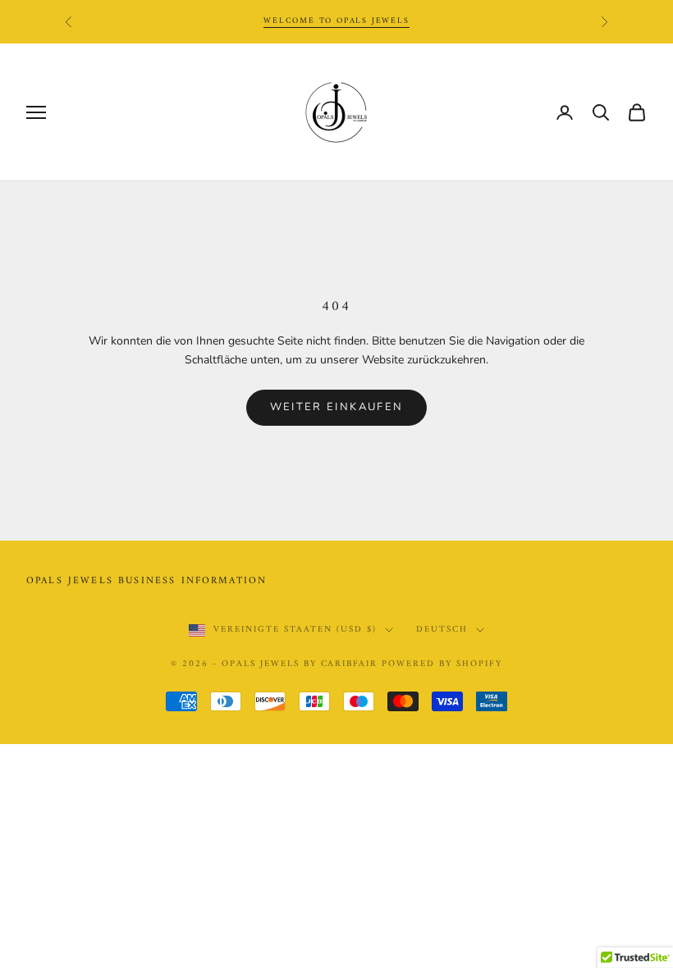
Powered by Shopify (442, 664)
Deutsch (442, 630)
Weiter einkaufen (336, 407)
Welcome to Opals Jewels (336, 21)
